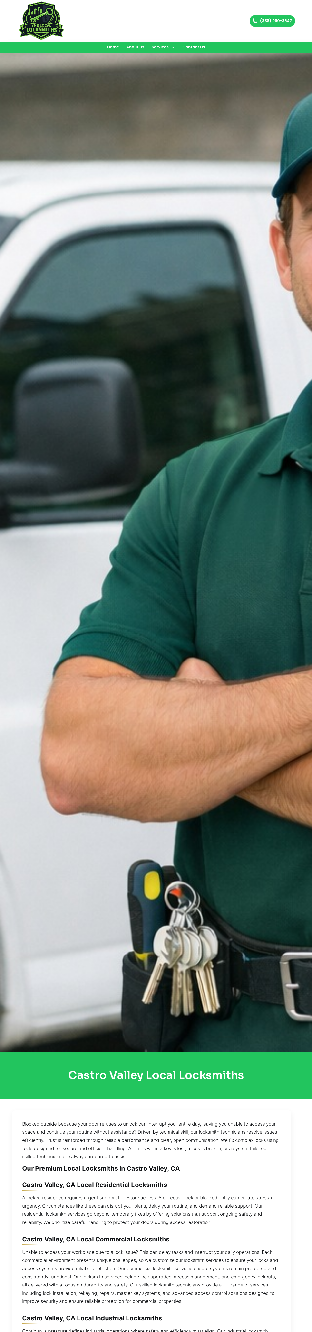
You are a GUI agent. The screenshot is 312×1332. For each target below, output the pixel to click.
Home (113, 47)
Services (160, 47)
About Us (135, 47)
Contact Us (193, 47)
